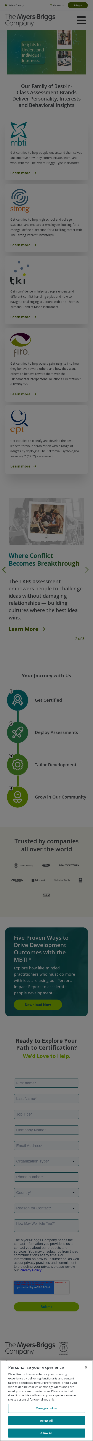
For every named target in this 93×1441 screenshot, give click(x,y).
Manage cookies (47, 1408)
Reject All (46, 1420)
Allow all (46, 1433)
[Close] (86, 1367)
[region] (46, 1401)
